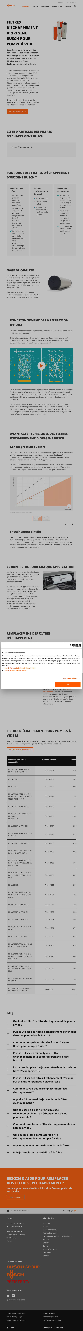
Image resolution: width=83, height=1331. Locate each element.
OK (68, 684)
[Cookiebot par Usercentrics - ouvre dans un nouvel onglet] (72, 645)
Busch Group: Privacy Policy (15, 670)
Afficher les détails (70, 678)
